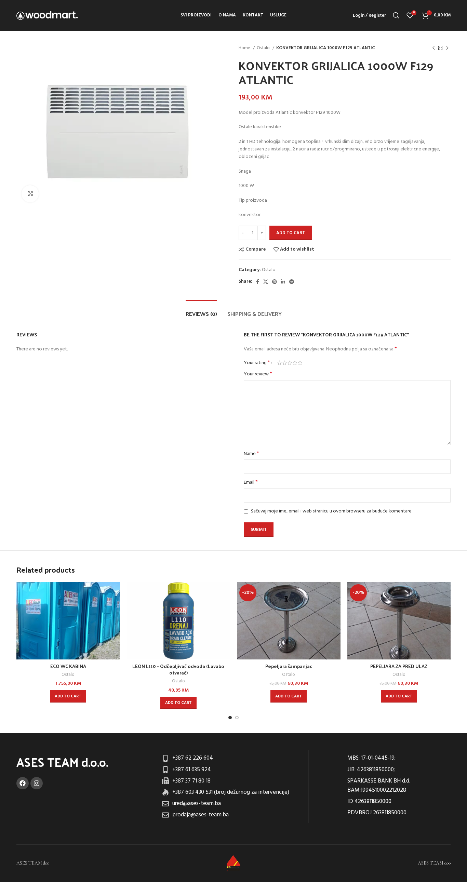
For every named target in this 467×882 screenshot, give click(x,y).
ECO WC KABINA (68, 666)
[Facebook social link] (257, 281)
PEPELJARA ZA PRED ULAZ (398, 666)
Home (245, 48)
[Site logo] (47, 15)
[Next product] (447, 48)
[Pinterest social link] (274, 281)
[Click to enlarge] (30, 193)
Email (251, 482)
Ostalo (264, 48)
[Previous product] (433, 48)
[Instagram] (36, 783)
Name (251, 454)
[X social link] (265, 281)
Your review (258, 374)
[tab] (201, 310)
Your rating (257, 362)
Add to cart (290, 233)
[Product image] (68, 620)
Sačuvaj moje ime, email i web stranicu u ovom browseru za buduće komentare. (331, 511)
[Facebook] (22, 783)
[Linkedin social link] (283, 281)
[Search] (396, 15)
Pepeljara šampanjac (288, 666)
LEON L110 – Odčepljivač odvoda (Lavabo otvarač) (178, 669)
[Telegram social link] (291, 281)
